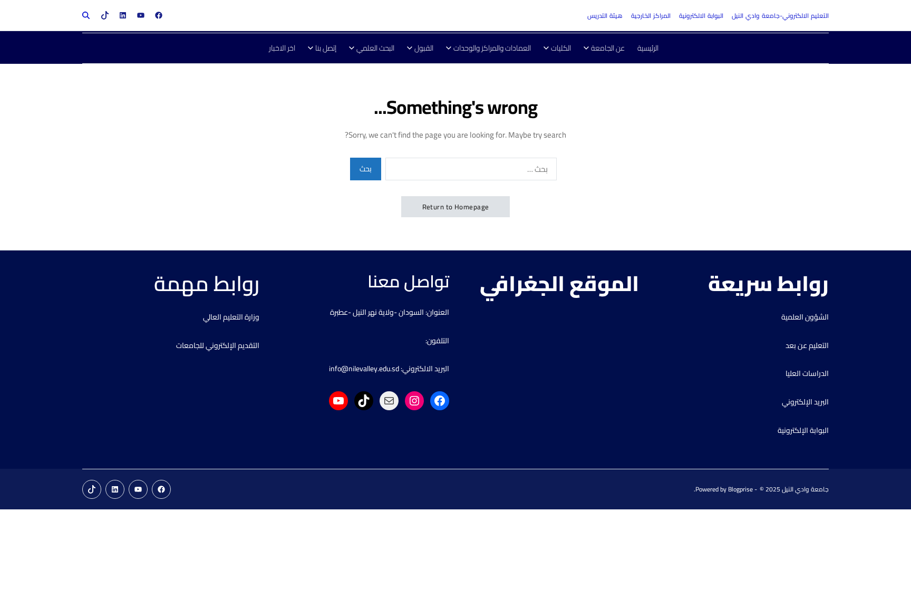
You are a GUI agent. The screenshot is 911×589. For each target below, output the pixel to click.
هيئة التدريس (605, 15)
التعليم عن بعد (807, 345)
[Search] (86, 15)
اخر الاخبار (282, 48)
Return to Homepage (455, 206)
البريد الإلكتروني (805, 402)
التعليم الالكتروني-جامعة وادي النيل (780, 15)
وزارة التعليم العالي (231, 317)
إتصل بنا (325, 48)
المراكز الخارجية (651, 15)
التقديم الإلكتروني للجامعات (217, 345)
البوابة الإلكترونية (803, 430)
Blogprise (740, 489)
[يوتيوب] (338, 400)
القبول (423, 48)
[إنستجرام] (414, 400)
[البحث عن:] (473, 171)
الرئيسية (647, 48)
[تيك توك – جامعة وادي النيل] (105, 15)
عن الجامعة (608, 48)
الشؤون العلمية (805, 317)
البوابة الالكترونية (701, 15)
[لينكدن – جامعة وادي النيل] (123, 15)
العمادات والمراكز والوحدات (492, 48)
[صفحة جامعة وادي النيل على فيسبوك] (159, 15)
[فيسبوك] (439, 400)
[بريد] (389, 400)
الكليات (561, 48)
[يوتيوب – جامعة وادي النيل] (141, 15)
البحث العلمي (375, 48)
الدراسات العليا (807, 373)
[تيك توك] (363, 400)
